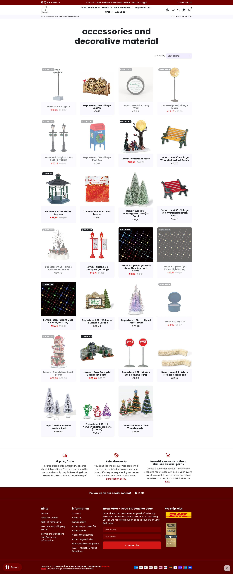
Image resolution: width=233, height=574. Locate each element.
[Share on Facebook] (180, 16)
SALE (109, 11)
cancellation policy (116, 478)
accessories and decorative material (62, 16)
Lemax (107, 7)
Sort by (160, 55)
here (167, 481)
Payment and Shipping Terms (53, 528)
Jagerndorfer (144, 7)
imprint (45, 513)
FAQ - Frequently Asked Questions (84, 549)
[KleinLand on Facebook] (42, 2)
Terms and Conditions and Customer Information (52, 537)
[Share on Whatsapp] (188, 16)
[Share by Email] (191, 16)
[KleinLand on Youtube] (48, 2)
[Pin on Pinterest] (186, 16)
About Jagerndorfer (82, 539)
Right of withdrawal (51, 522)
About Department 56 (84, 526)
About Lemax (79, 530)
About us (121, 11)
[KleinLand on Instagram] (45, 2)
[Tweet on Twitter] (183, 16)
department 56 (90, 7)
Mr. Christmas (123, 7)
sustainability (79, 522)
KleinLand (60, 566)
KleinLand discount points (85, 543)
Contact (76, 513)
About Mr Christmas (82, 534)
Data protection (49, 517)
